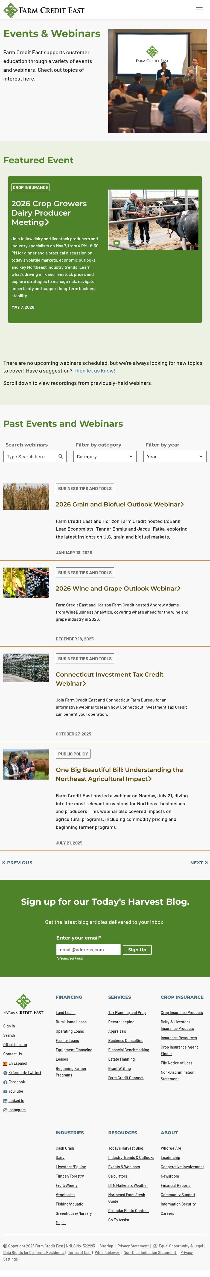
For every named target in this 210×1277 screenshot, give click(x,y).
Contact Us (12, 1054)
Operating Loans (70, 1031)
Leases (62, 1059)
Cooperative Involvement (182, 1166)
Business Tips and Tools (85, 488)
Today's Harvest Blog (125, 1148)
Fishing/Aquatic (69, 1204)
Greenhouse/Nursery (74, 1213)
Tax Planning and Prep (127, 1012)
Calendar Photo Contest (128, 1210)
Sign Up (137, 949)
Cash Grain (65, 1148)
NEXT (197, 862)
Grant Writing (119, 1068)
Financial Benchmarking (128, 1049)
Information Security (178, 1204)
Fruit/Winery (67, 1185)
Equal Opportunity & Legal (181, 1246)
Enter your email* (78, 938)
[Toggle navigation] (199, 10)
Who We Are (171, 1148)
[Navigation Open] (199, 10)
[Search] (60, 456)
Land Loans (65, 1012)
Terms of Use (79, 1252)
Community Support (178, 1194)
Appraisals (117, 1031)
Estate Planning (121, 1059)
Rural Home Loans (71, 1022)
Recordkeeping (121, 1022)
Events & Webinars (124, 1166)
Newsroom (170, 1176)
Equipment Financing (74, 1049)
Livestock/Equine (71, 1166)
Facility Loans (67, 1040)
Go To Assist (118, 1220)
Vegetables (65, 1194)
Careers (167, 1213)
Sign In (9, 1026)
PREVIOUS (18, 862)
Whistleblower (107, 1252)
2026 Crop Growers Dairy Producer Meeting (49, 213)
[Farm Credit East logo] (43, 10)
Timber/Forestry (70, 1176)
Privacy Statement (134, 1246)
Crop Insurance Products (182, 1012)
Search (9, 1035)
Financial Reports (176, 1185)
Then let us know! (95, 370)
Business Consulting (126, 1040)
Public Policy (73, 753)
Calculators (117, 1176)
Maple (61, 1222)
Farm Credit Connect (126, 1077)
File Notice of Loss (176, 1063)
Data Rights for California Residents (34, 1252)
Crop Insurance (30, 187)
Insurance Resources (179, 1037)
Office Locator (15, 1044)
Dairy (60, 1157)
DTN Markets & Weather (128, 1185)
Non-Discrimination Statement (150, 1252)
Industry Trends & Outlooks (131, 1157)
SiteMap (107, 1246)
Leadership (170, 1157)
